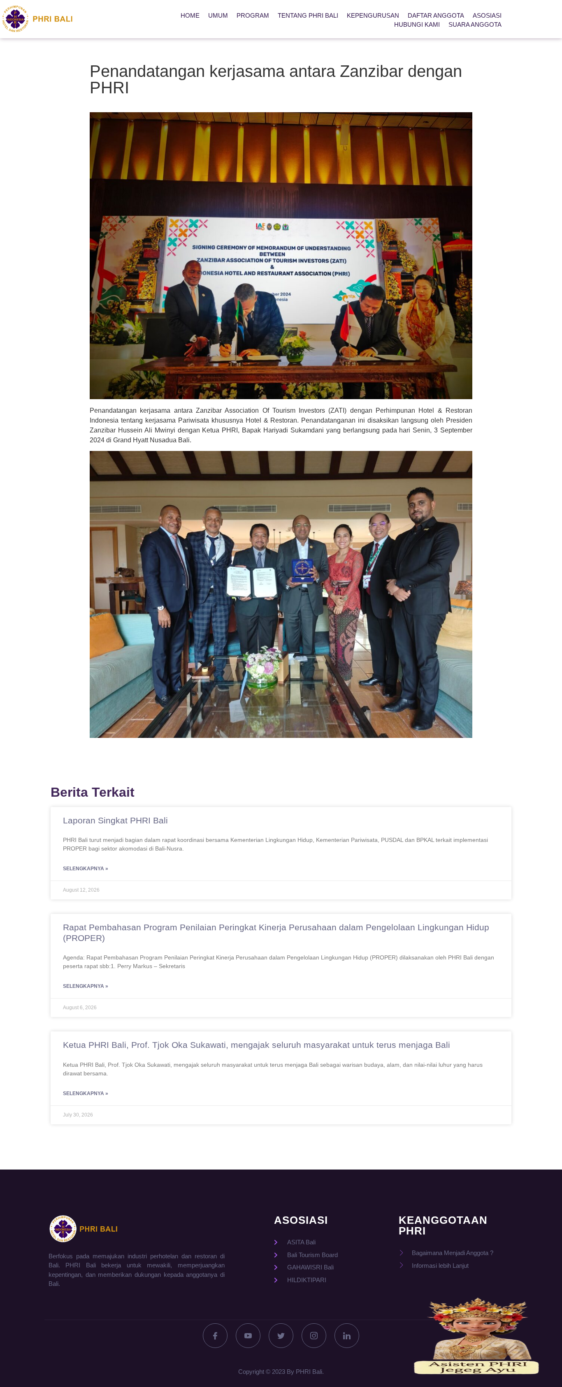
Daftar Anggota (436, 15)
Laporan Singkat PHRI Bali (115, 820)
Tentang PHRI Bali (308, 15)
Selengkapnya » (85, 868)
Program (253, 15)
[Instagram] (314, 1335)
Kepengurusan (373, 15)
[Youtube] (248, 1335)
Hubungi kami (417, 24)
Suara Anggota (475, 24)
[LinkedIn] (346, 1335)
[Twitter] (281, 1335)
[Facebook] (215, 1335)
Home (190, 15)
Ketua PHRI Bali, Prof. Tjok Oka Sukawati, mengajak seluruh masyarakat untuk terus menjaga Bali (256, 1044)
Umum (218, 15)
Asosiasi (487, 15)
